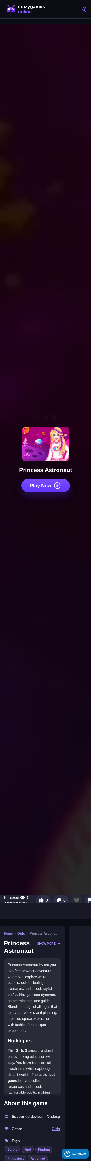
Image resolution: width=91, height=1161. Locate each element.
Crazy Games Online (27, 9)
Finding (44, 1149)
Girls (21, 933)
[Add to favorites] (76, 900)
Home (8, 933)
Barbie (12, 1149)
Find (27, 1149)
